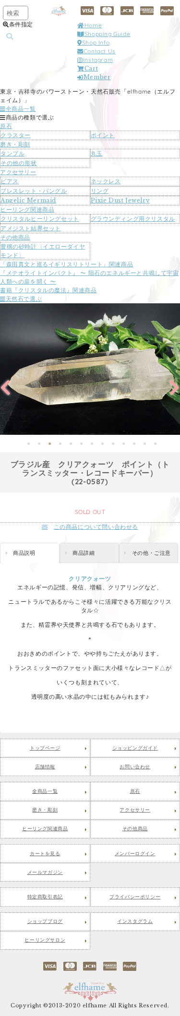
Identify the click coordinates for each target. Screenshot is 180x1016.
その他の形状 (18, 163)
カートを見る (45, 854)
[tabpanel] (90, 369)
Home (93, 25)
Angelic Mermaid (28, 200)
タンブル (12, 153)
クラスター (15, 135)
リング (100, 190)
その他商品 (15, 237)
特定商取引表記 (45, 897)
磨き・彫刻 (15, 144)
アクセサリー (18, 172)
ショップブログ (45, 921)
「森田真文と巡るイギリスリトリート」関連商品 (66, 264)
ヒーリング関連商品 (27, 209)
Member (97, 77)
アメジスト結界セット (30, 228)
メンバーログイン (135, 854)
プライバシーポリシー (134, 897)
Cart (91, 68)
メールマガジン (45, 872)
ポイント (103, 135)
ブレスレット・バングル (33, 190)
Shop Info (95, 42)
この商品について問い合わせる (96, 526)
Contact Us (100, 51)
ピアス (9, 181)
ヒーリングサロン (44, 940)
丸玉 (97, 153)
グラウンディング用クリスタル (133, 218)
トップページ (45, 748)
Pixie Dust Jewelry (120, 200)
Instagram (98, 59)
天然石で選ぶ (24, 298)
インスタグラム (135, 921)
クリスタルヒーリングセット (39, 218)
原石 (6, 126)
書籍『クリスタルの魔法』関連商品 (48, 290)
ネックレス (106, 181)
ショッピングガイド (135, 748)
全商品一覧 (21, 108)
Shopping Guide (107, 33)
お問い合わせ (135, 767)
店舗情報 (45, 767)
